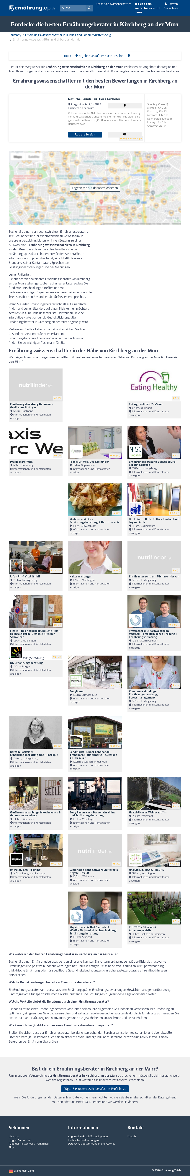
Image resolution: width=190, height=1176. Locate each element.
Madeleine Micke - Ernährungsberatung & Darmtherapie (94, 520)
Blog (11, 1147)
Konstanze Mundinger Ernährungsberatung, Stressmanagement (143, 695)
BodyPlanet (77, 691)
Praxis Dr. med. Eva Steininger (89, 462)
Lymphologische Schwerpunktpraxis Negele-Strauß (94, 871)
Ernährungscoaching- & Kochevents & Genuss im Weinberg (35, 814)
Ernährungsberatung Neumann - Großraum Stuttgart (31, 406)
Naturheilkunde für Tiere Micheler (94, 99)
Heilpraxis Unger (81, 576)
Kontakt (131, 1136)
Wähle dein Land (23, 1170)
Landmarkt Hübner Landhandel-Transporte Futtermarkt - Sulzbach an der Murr (93, 755)
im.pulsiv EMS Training (25, 870)
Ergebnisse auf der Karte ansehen (95, 188)
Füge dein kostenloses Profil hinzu (147, 8)
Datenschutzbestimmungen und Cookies (91, 1143)
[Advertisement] (139, 255)
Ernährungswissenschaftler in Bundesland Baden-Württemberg (68, 35)
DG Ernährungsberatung (26, 663)
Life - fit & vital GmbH (25, 576)
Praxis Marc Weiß (21, 462)
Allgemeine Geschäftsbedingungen (88, 1136)
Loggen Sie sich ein (171, 6)
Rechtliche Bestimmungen (83, 1140)
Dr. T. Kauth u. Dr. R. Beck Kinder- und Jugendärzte (153, 520)
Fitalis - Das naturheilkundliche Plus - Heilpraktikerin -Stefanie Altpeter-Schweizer (35, 634)
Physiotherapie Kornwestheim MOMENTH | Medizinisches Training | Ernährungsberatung (153, 634)
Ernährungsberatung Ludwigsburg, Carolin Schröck (152, 463)
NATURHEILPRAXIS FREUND (146, 870)
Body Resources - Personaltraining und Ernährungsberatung (93, 814)
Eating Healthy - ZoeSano (146, 404)
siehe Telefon (86, 134)
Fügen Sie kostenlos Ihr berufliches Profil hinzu (95, 1089)
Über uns (14, 1136)
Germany (15, 35)
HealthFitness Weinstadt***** (148, 812)
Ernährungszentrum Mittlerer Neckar (154, 576)
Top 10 (67, 56)
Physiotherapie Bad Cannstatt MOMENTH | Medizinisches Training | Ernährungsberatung (93, 930)
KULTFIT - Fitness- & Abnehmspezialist (142, 929)
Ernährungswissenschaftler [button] (113, 4)
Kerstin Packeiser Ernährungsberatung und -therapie (34, 753)
